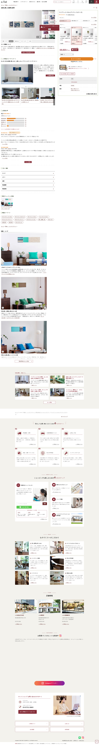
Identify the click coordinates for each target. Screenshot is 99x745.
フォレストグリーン (7, 219)
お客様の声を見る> (71, 14)
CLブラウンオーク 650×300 (13, 317)
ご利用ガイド (32, 723)
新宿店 (41, 615)
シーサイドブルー (44, 216)
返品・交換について (75, 88)
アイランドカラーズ (20, 216)
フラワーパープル (31, 219)
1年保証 (72, 85)
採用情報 (67, 729)
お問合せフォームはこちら (28, 711)
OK (49, 29)
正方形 (11, 222)
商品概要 (4, 185)
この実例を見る (50, 75)
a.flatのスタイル (32, 1)
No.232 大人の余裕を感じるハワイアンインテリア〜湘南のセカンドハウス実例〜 (11, 102)
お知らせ (67, 723)
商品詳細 (4, 188)
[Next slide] (39, 24)
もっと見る (49, 402)
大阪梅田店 (9, 134)
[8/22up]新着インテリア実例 (34, 743)
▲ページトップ (64, 416)
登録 (45, 503)
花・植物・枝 (42, 219)
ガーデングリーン (20, 219)
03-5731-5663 (28, 707)
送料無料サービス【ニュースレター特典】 (59, 743)
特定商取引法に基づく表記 (67, 740)
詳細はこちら (33, 444)
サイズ (3, 173)
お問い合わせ (81, 740)
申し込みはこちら (57, 492)
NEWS (16, 743)
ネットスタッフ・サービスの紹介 (74, 716)
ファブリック (19, 222)
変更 (72, 78)
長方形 (4, 222)
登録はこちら (56, 508)
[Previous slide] (3, 24)
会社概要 (32, 729)
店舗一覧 (38, 1)
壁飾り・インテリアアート (10, 5)
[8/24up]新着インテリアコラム (45, 743)
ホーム (2, 5)
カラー (3, 177)
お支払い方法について (75, 90)
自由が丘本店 (19, 615)
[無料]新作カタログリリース (23, 743)
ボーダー (51, 219)
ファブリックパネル (7, 216)
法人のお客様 (44, 1)
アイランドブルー (32, 216)
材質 (3, 181)
